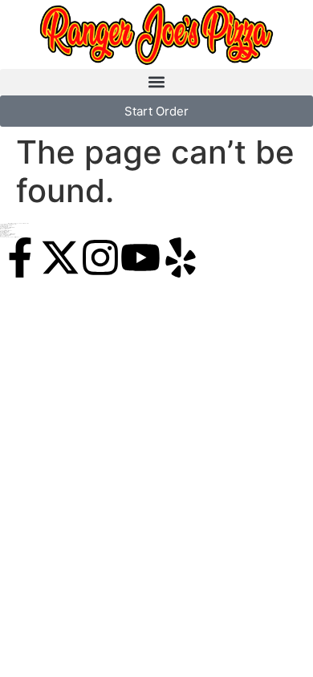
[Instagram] (100, 257)
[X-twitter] (60, 257)
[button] (156, 82)
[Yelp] (181, 257)
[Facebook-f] (20, 257)
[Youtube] (140, 257)
